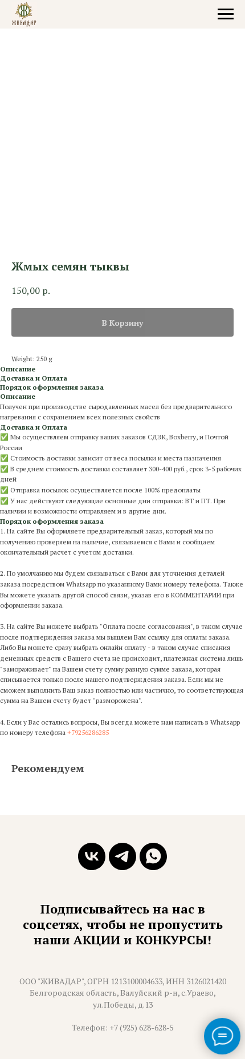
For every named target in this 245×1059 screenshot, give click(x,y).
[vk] (91, 856)
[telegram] (122, 856)
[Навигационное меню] (226, 14)
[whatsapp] (153, 856)
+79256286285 (88, 732)
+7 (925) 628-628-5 (141, 1027)
